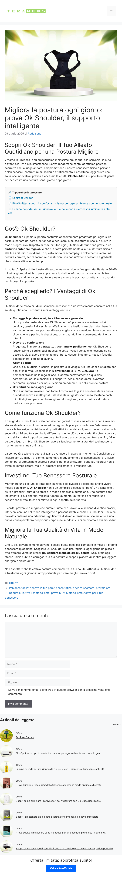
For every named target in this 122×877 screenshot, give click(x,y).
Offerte (13, 583)
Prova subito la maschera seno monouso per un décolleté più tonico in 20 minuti (61, 832)
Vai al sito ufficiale (61, 868)
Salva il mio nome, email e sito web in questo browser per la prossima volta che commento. (59, 691)
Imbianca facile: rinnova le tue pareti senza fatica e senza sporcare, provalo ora (59, 588)
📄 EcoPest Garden (20, 197)
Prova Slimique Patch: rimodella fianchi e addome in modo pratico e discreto (59, 784)
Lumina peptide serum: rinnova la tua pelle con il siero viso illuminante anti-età (60, 769)
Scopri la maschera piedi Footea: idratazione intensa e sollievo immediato (57, 816)
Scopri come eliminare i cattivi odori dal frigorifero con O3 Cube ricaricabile (58, 800)
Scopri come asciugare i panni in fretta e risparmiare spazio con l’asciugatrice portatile (64, 848)
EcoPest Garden (25, 737)
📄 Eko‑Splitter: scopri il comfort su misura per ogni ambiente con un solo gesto (60, 203)
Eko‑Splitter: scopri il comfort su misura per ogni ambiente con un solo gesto (59, 753)
